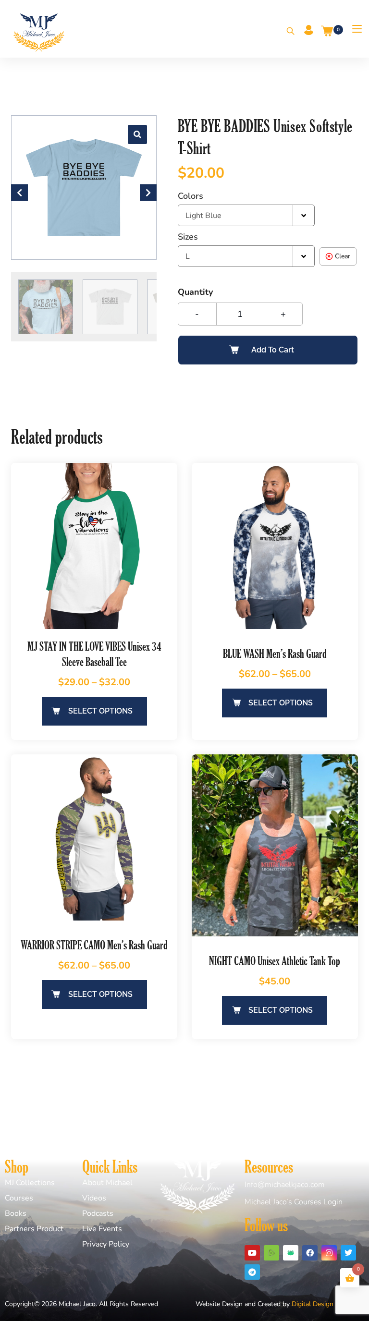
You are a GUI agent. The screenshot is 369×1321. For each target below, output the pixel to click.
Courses (19, 1198)
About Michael (107, 1182)
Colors (190, 196)
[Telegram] (252, 1272)
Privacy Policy (105, 1244)
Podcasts (97, 1213)
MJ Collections (30, 1182)
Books (15, 1213)
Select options (100, 710)
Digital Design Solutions (328, 1304)
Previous (19, 192)
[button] (137, 134)
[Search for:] (287, 32)
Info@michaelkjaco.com (285, 1184)
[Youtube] (252, 1252)
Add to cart (272, 349)
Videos (94, 1198)
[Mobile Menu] (353, 29)
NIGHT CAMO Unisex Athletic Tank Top (274, 961)
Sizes (188, 236)
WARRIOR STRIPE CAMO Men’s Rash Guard (94, 945)
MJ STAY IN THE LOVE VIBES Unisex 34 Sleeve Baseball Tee (94, 654)
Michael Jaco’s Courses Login (294, 1202)
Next (148, 192)
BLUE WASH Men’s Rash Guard (275, 653)
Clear (342, 256)
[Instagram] (329, 1252)
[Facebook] (310, 1252)
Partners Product (34, 1229)
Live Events (102, 1229)
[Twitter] (348, 1252)
